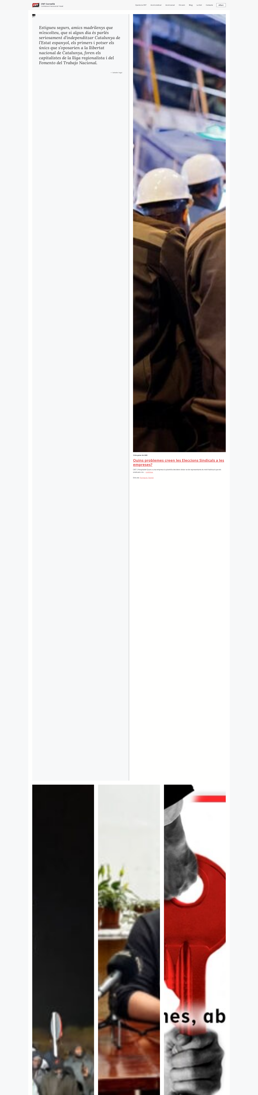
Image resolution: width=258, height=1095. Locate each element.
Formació (143, 478)
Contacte (209, 5)
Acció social (170, 5)
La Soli (199, 5)
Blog (191, 5)
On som (182, 5)
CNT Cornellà (48, 4)
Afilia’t (221, 5)
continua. (149, 472)
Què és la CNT (141, 5)
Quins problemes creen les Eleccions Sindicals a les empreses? (178, 462)
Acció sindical (156, 5)
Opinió (151, 478)
